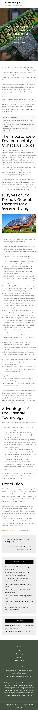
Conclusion (7, 131)
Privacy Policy (19, 660)
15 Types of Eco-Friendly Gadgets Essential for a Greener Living (19, 125)
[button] (32, 117)
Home (19, 650)
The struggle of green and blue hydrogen (18, 631)
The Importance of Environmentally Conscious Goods (18, 121)
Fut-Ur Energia (12, 2)
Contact (19, 657)
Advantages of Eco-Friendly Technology (16, 128)
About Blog (19, 654)
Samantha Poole (9, 530)
